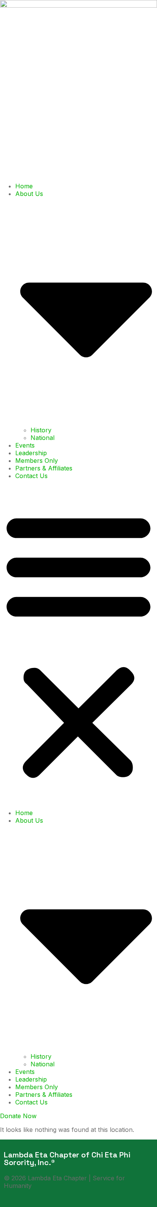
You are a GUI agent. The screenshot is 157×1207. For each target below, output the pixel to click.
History (40, 430)
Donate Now (18, 1116)
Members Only (36, 460)
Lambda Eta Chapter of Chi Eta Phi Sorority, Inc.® (67, 1158)
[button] (78, 644)
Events (25, 445)
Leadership (31, 453)
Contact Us (31, 476)
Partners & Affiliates (43, 468)
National (42, 437)
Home (24, 186)
